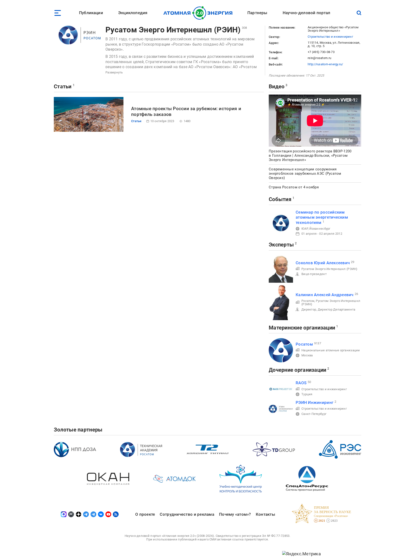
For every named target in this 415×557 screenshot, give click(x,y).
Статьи (63, 87)
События (280, 199)
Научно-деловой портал (306, 12)
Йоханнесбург (319, 228)
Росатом (307, 301)
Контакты (265, 514)
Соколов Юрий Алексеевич (323, 262)
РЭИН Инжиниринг (314, 402)
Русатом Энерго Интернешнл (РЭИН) (173, 29)
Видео (276, 87)
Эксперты (281, 245)
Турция (306, 394)
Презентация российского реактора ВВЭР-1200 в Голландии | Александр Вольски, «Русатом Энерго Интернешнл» (310, 155)
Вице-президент (314, 274)
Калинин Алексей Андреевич (325, 294)
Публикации (91, 12)
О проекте (145, 514)
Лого (199, 13)
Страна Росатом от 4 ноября (294, 187)
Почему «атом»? (235, 514)
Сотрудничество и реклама (187, 514)
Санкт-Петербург (313, 414)
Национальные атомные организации (330, 350)
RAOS (301, 382)
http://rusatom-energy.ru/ (325, 64)
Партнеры (257, 12)
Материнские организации (302, 328)
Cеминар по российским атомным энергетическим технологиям (322, 217)
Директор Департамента (336, 309)
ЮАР (304, 228)
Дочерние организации (297, 370)
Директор (308, 309)
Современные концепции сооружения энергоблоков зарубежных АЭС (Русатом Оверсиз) (305, 173)
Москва (307, 355)
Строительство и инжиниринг (330, 36)
